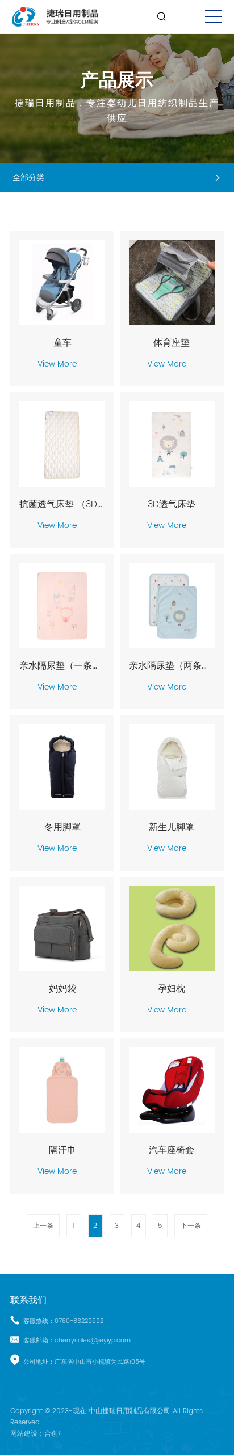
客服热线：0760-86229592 (63, 1321)
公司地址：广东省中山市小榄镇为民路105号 (84, 1362)
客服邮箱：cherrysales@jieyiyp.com (77, 1340)
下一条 (191, 1225)
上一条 (43, 1225)
